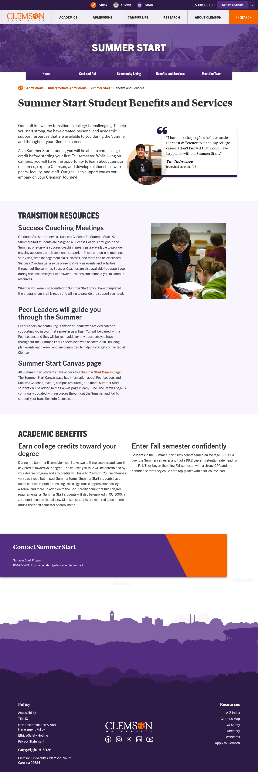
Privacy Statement (31, 741)
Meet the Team (211, 73)
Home (46, 73)
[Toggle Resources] (251, 5)
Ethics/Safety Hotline (33, 735)
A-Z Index (233, 712)
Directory (233, 730)
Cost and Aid (87, 73)
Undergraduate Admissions (67, 88)
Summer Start (100, 88)
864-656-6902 (22, 565)
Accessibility (27, 712)
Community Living (129, 73)
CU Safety (233, 724)
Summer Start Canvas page (101, 372)
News (148, 4)
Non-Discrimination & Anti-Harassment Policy (37, 726)
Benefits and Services (170, 73)
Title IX (23, 718)
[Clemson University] (26, 17)
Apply (102, 4)
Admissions (34, 88)
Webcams (233, 737)
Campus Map (230, 718)
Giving (126, 4)
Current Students (232, 4)
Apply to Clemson (227, 743)
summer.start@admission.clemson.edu (59, 565)
